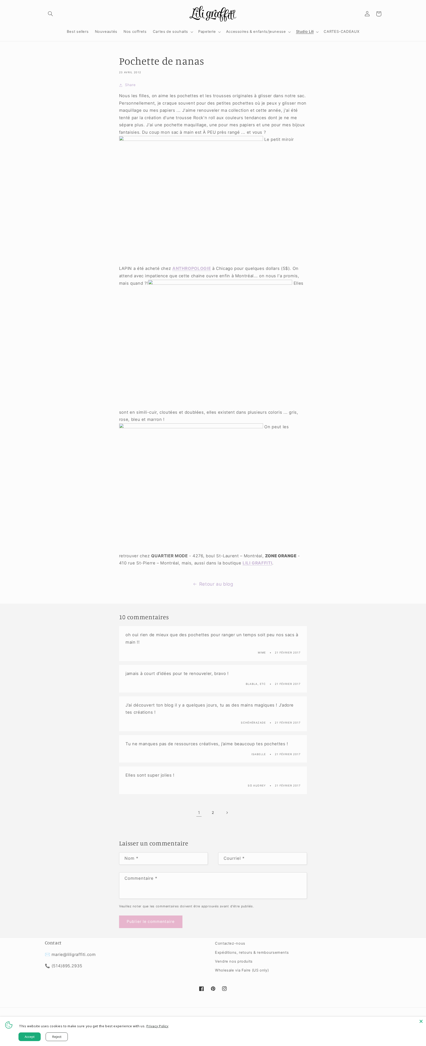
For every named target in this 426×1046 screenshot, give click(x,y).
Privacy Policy (157, 1026)
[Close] (421, 1021)
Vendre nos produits (234, 961)
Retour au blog (216, 584)
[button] (50, 13)
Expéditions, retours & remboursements (252, 952)
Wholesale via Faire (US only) (242, 970)
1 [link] (199, 812)
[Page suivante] (227, 812)
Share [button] (130, 85)
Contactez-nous (230, 943)
